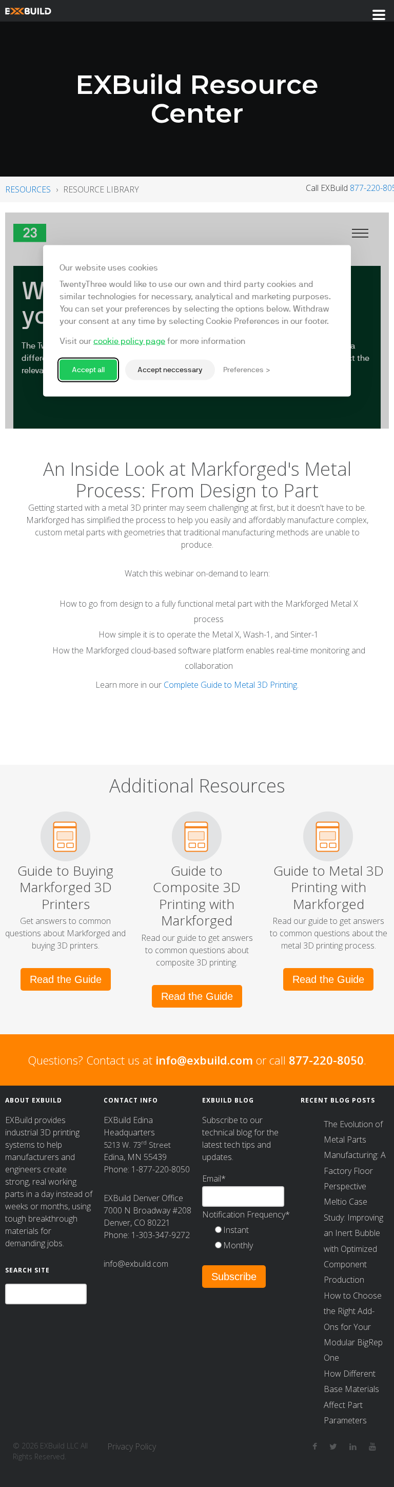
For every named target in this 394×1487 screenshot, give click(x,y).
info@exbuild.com (204, 1060)
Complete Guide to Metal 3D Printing (230, 684)
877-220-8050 (326, 1060)
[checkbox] (251, 1237)
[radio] (251, 1230)
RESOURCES (28, 189)
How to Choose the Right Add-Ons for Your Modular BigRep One (353, 1327)
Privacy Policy (131, 1446)
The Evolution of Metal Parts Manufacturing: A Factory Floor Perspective (355, 1155)
